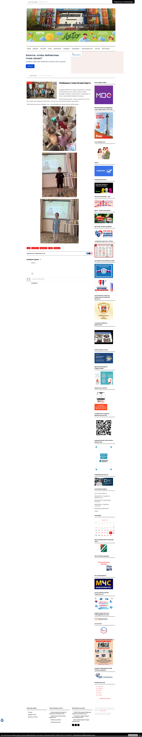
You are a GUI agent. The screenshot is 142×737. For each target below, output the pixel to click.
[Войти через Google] (32, 273)
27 (107, 535)
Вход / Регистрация (32, 2)
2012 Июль (99, 693)
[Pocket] (91, 253)
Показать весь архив (105, 698)
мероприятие (43, 248)
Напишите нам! (32, 714)
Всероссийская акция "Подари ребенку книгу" (80, 720)
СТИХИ (50, 248)
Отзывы (30, 712)
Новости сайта (33, 75)
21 (110, 533)
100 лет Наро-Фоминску (101, 493)
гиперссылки (103, 710)
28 (110, 535)
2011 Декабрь (99, 686)
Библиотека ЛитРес (56, 719)
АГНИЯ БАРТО (35, 248)
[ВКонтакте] (87, 253)
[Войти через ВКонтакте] (32, 267)
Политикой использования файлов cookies (84, 735)
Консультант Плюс (56, 722)
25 (102, 535)
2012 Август (99, 695)
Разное (96, 511)
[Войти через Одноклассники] (32, 276)
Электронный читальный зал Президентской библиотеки (57, 713)
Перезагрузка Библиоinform (102, 508)
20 (107, 533)
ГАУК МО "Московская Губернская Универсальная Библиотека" (81, 713)
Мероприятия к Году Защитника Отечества (103, 500)
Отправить (34, 283)
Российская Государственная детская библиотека (80, 716)
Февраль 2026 (105, 520)
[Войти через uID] (32, 265)
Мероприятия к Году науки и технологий (102, 505)
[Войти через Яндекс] (32, 271)
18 (102, 533)
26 (104, 535)
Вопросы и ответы (33, 717)
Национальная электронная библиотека (57, 716)
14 (110, 530)
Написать (30, 66)
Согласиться (133, 735)
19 (104, 533)
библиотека (57, 248)
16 (96, 533)
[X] (89, 253)
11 (102, 530)
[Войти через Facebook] (32, 269)
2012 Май (98, 690)
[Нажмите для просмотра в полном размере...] (59, 150)
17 (99, 533)
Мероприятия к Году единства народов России (102, 496)
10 (99, 530)
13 (107, 530)
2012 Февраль (99, 688)
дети (29, 248)
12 (104, 530)
